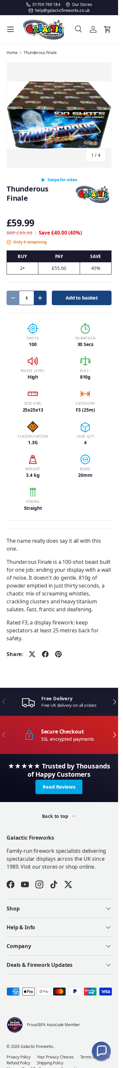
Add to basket (82, 297)
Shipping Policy (50, 1063)
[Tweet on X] (32, 654)
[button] (101, 1051)
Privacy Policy (19, 1057)
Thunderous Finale (40, 53)
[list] (59, 115)
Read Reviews (59, 786)
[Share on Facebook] (45, 654)
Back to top (55, 816)
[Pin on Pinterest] (58, 654)
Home (12, 53)
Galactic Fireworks (37, 1046)
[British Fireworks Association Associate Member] (15, 1025)
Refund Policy (18, 1063)
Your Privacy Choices (55, 1057)
